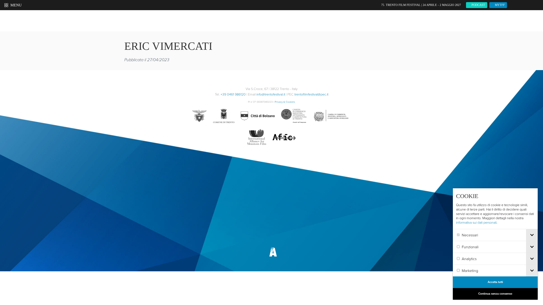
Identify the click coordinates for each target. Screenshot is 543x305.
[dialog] (495, 244)
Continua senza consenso (495, 293)
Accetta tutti (495, 282)
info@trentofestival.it (270, 94)
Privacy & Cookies (285, 102)
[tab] (532, 235)
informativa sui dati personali (476, 222)
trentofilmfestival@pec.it (311, 94)
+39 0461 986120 (233, 94)
